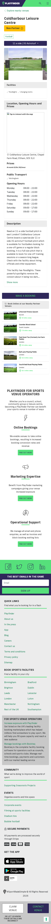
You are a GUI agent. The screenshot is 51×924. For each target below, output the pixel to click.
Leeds (7, 693)
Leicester (32, 693)
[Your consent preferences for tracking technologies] (46, 919)
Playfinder (9, 613)
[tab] (25, 105)
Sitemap (8, 662)
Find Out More (25, 452)
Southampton (34, 709)
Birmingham (10, 682)
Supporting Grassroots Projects (19, 785)
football (8, 36)
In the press (10, 624)
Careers (8, 640)
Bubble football (12, 821)
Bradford (32, 682)
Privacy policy (11, 657)
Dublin (31, 687)
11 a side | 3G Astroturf (25, 43)
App (6, 629)
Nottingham (34, 704)
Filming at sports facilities (17, 810)
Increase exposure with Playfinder (20, 723)
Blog (6, 635)
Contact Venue (38, 908)
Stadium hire (10, 816)
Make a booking (25, 295)
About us (8, 619)
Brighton (8, 687)
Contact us (9, 646)
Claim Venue (13, 908)
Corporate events (12, 805)
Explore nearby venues (18, 10)
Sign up (25, 590)
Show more (12, 282)
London (8, 698)
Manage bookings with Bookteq (19, 743)
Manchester (10, 704)
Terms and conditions (14, 651)
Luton (30, 698)
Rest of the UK (11, 709)
